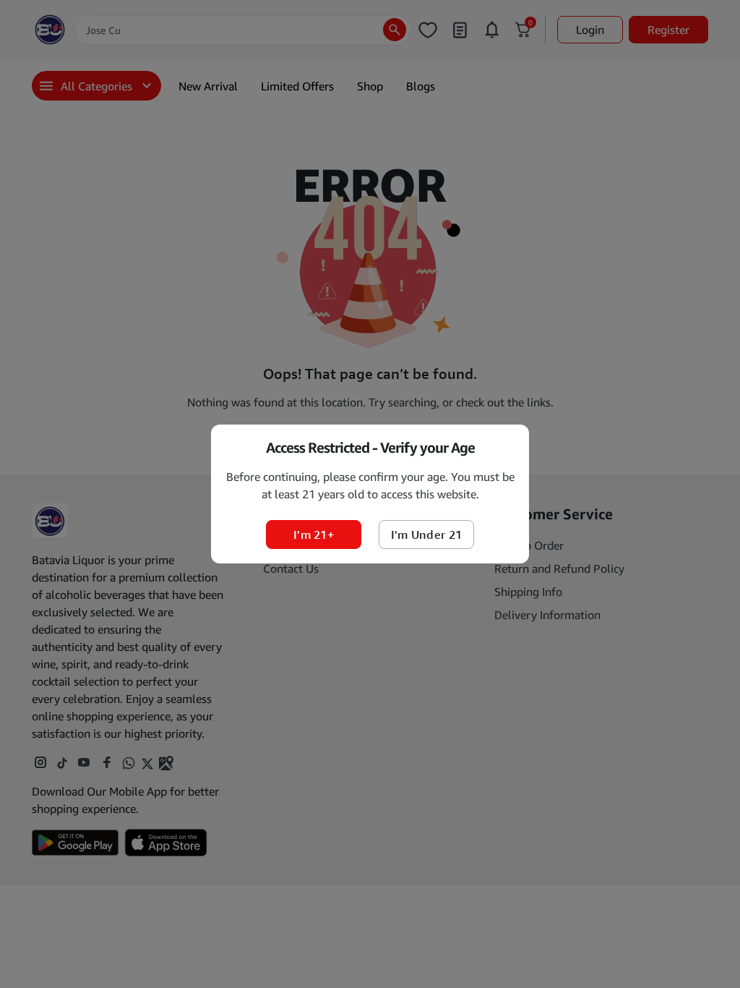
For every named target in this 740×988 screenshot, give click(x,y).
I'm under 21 (426, 534)
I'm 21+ (313, 534)
